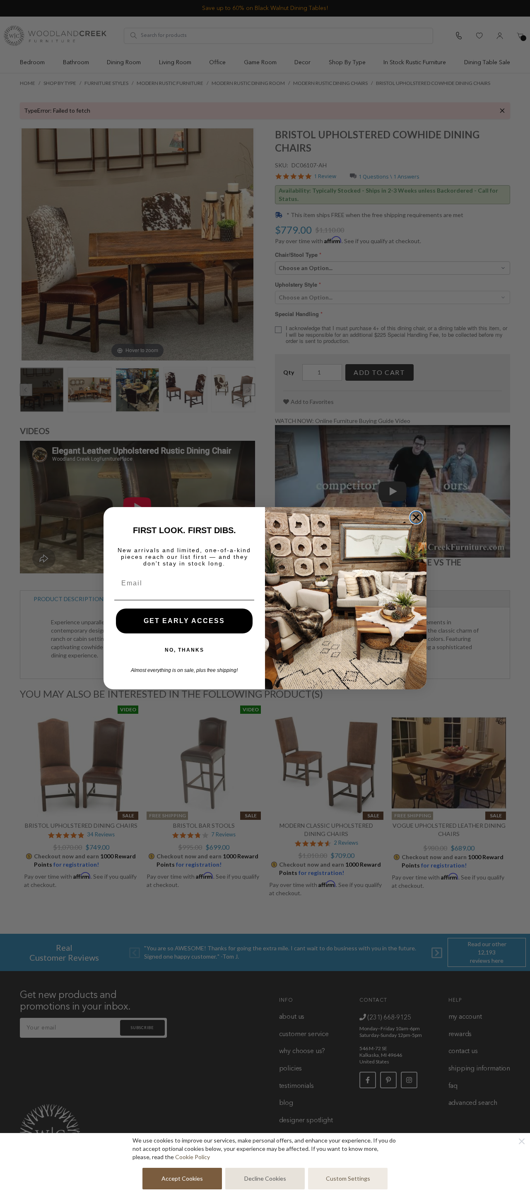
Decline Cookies (265, 1178)
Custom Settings (348, 1178)
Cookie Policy (192, 1156)
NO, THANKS (184, 650)
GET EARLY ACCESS (184, 620)
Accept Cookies (182, 1178)
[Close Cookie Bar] (522, 1141)
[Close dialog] (416, 517)
